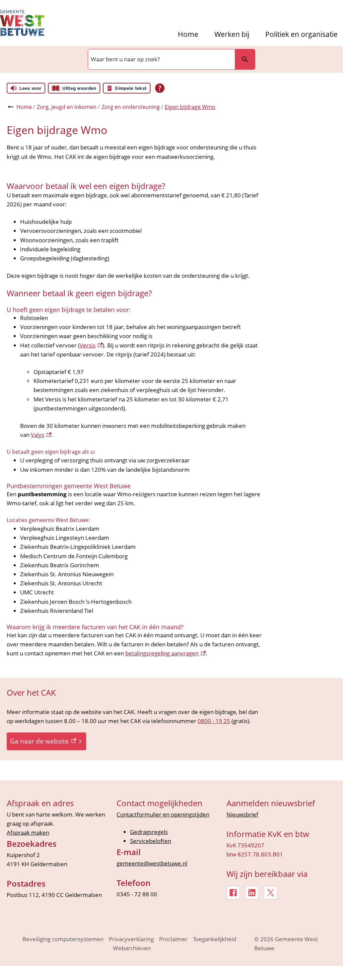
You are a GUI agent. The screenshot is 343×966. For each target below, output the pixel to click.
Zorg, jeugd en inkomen (66, 107)
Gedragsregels (149, 832)
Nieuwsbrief (242, 814)
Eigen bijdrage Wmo (190, 107)
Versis (91, 345)
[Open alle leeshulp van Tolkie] (159, 88)
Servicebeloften (150, 841)
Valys (41, 435)
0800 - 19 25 (214, 721)
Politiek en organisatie (301, 34)
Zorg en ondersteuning (130, 107)
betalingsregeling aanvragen (165, 653)
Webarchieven (132, 948)
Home (188, 34)
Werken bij (231, 34)
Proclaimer (173, 939)
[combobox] (160, 59)
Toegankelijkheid (214, 939)
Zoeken (245, 59)
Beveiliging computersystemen (63, 939)
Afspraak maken (28, 832)
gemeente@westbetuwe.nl (152, 863)
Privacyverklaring (131, 939)
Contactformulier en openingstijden (163, 814)
